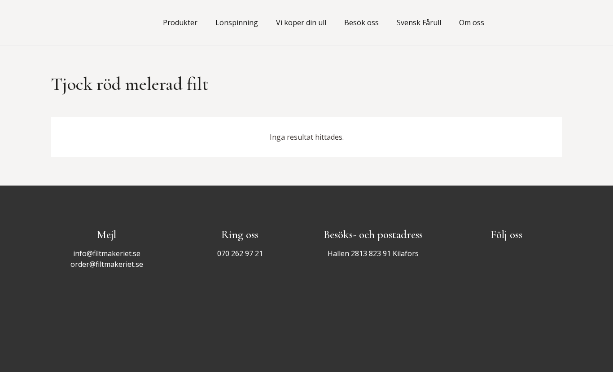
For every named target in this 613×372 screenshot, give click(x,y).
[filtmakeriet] (92, 22)
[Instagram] (552, 22)
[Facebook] (533, 22)
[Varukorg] (503, 22)
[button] (202, 22)
